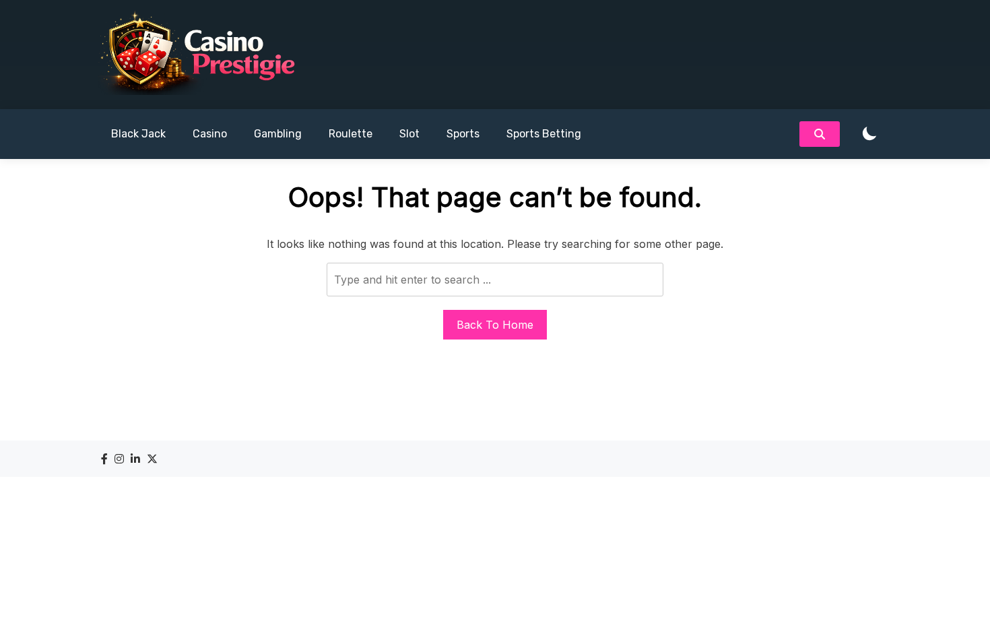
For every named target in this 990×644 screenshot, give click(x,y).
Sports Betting (543, 133)
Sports (463, 133)
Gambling (278, 133)
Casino (210, 133)
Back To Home (495, 324)
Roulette (350, 133)
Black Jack (138, 133)
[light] (869, 134)
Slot (409, 133)
